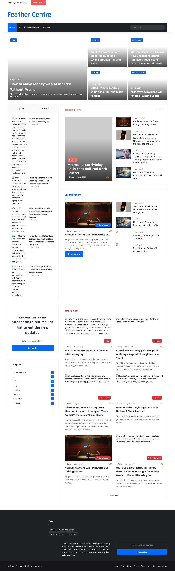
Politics (16, 390)
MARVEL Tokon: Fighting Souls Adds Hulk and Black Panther (107, 92)
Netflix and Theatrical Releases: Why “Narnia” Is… (146, 223)
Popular (20, 108)
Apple (52, 530)
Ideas (152, 109)
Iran (62, 534)
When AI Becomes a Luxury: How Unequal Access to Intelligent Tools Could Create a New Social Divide (147, 57)
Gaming (46, 27)
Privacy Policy (126, 566)
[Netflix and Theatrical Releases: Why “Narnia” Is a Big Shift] (123, 172)
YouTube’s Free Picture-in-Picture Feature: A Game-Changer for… (145, 209)
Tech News (72, 534)
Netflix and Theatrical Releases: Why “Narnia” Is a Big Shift (148, 175)
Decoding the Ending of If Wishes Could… (145, 249)
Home (12, 27)
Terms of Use (140, 566)
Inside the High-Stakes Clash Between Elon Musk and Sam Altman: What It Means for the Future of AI (41, 240)
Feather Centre (34, 566)
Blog (13, 40)
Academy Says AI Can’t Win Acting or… (87, 234)
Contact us (162, 566)
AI (19, 27)
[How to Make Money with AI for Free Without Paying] (47, 68)
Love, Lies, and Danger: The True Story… (146, 237)
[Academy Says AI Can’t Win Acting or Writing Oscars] (148, 84)
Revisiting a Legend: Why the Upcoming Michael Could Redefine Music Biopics (41, 180)
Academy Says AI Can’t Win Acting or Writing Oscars (147, 93)
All (122, 109)
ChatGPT (53, 534)
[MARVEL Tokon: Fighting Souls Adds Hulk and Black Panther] (107, 84)
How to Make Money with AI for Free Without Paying (40, 87)
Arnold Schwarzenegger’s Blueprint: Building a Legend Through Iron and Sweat (106, 57)
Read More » (74, 254)
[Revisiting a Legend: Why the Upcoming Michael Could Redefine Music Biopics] (19, 190)
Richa (71, 177)
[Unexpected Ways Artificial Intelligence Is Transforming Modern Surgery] (19, 281)
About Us (152, 566)
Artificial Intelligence (66, 530)
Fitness (95, 40)
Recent (45, 108)
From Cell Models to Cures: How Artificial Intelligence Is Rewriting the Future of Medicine (40, 213)
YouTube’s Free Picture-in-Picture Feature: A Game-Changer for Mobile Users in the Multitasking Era (146, 139)
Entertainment (31, 27)
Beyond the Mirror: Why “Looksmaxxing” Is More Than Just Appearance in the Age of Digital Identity (147, 158)
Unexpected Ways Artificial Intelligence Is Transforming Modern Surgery (40, 269)
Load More (114, 495)
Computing (137, 40)
